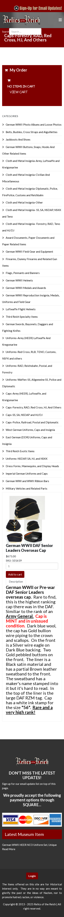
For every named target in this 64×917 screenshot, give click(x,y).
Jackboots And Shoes (17, 139)
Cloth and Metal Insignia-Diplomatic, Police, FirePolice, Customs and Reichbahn (30, 192)
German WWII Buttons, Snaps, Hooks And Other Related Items (28, 150)
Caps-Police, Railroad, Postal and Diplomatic (31, 422)
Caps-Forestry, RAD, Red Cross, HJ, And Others (33, 407)
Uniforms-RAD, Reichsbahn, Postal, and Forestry (27, 369)
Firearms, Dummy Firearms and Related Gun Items (29, 262)
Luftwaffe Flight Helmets (20, 309)
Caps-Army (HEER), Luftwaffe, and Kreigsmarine (24, 397)
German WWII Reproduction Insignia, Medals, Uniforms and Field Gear (31, 298)
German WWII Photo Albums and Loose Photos (33, 124)
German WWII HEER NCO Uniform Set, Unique (29, 844)
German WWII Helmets (19, 280)
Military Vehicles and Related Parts (26, 488)
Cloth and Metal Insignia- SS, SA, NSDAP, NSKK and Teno (31, 213)
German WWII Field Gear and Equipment (29, 251)
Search (5, 31)
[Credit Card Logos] (32, 820)
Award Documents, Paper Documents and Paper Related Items (28, 241)
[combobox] (25, 31)
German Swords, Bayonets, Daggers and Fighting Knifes (27, 327)
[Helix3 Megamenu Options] (60, 20)
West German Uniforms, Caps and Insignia (30, 429)
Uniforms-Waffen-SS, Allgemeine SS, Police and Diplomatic (31, 383)
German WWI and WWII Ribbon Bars (27, 481)
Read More (8, 849)
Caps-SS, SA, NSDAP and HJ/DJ (23, 414)
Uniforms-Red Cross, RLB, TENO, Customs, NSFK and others (29, 355)
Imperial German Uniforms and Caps (26, 473)
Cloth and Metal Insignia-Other (24, 202)
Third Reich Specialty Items (21, 316)
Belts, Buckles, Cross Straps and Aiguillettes (31, 132)
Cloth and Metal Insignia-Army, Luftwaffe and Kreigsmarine (31, 164)
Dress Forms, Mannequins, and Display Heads (32, 466)
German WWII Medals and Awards (25, 287)
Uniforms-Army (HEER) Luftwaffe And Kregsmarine (26, 341)
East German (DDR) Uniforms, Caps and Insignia (27, 440)
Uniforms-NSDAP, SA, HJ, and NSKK (26, 458)
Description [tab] (16, 581)
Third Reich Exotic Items (19, 451)
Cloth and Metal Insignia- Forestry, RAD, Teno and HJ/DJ (31, 227)
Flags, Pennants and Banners (22, 272)
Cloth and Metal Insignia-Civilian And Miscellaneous (26, 178)
